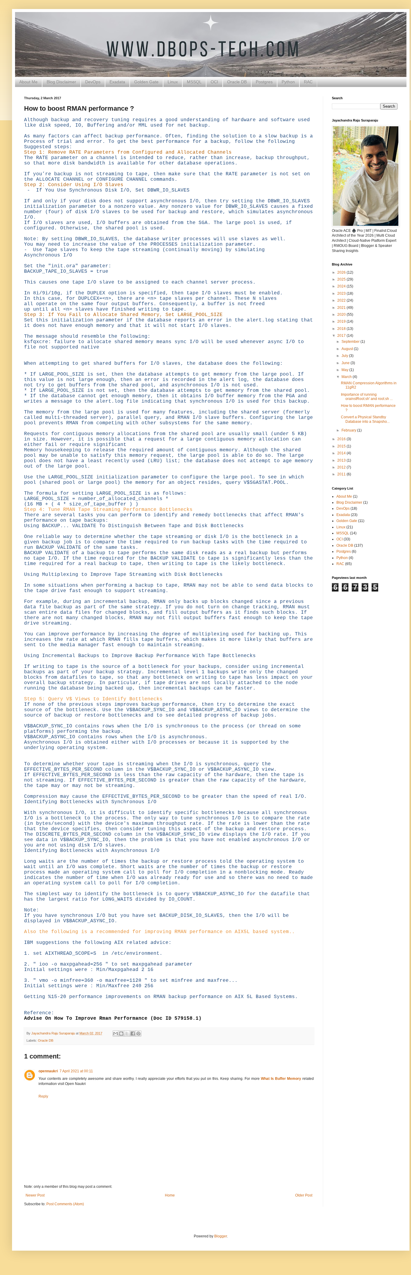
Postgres (264, 81)
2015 (342, 446)
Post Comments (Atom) (65, 1204)
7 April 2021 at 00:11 (76, 1071)
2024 (342, 286)
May (345, 370)
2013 (342, 460)
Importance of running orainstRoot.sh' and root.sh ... (367, 396)
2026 (342, 272)
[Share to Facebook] (133, 1034)
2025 (342, 279)
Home (170, 1195)
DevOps (92, 81)
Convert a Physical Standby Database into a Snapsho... (365, 419)
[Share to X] (127, 1034)
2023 (342, 293)
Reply (43, 1096)
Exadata (117, 81)
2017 (342, 335)
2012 (342, 467)
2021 (342, 308)
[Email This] (116, 1034)
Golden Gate (146, 81)
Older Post (303, 1195)
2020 (342, 314)
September (350, 341)
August (347, 349)
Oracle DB (237, 81)
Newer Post (35, 1195)
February (349, 430)
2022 (342, 300)
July (345, 356)
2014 (342, 453)
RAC (308, 81)
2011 (342, 474)
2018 (342, 329)
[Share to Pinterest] (138, 1034)
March (347, 377)
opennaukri (48, 1071)
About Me (28, 81)
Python (288, 81)
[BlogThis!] (121, 1034)
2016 (342, 439)
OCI (214, 81)
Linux (173, 81)
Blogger (220, 1236)
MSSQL (194, 81)
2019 (342, 321)
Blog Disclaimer (61, 81)
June (346, 363)
